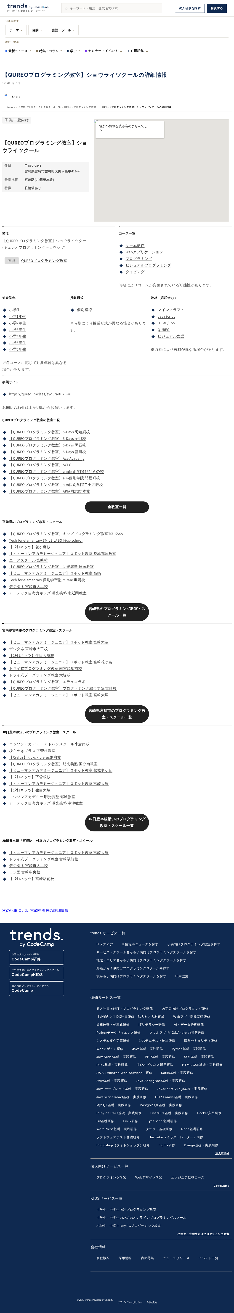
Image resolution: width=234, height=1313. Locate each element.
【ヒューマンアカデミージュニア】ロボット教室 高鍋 (55, 573)
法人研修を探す (190, 8)
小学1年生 (17, 316)
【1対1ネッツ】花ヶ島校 (30, 547)
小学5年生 (17, 342)
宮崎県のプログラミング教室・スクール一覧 (117, 612)
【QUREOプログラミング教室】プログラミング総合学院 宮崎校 (63, 688)
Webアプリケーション (144, 252)
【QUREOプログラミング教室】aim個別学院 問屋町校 (54, 478)
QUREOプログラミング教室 (80, 107)
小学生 (15, 309)
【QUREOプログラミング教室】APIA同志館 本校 (49, 491)
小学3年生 (17, 329)
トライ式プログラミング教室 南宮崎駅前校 (45, 668)
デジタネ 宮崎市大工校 (28, 586)
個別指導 (84, 309)
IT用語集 (140, 51)
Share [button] (16, 97)
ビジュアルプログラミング (148, 265)
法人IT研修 (222, 1153)
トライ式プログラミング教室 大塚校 (40, 675)
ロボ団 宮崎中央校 (24, 872)
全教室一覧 (117, 506)
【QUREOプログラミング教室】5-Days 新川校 (47, 451)
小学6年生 (17, 349)
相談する (217, 8)
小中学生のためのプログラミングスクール (35, 973)
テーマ (16, 30)
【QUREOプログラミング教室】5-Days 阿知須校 (49, 432)
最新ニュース (19, 51)
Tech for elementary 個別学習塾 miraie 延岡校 (47, 579)
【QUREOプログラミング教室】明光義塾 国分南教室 (53, 764)
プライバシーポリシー (130, 1302)
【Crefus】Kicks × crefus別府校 (35, 757)
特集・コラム (50, 51)
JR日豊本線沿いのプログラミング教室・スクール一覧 (117, 822)
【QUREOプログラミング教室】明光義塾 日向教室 (51, 566)
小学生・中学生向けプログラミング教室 (203, 1234)
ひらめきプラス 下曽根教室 (32, 750)
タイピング (135, 271)
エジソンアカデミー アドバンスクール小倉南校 (49, 744)
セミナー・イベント (105, 51)
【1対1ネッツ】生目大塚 (30, 790)
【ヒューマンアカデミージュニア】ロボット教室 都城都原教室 (62, 553)
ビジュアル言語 (171, 336)
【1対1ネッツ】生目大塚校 (31, 655)
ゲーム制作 (135, 245)
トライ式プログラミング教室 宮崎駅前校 (43, 859)
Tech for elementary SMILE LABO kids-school (45, 540)
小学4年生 (17, 336)
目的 (37, 30)
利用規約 (152, 1302)
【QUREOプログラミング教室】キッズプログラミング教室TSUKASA (66, 533)
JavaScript (166, 316)
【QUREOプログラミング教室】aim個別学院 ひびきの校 (56, 471)
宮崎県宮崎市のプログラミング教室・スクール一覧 (117, 714)
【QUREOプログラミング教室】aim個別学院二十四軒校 (56, 484)
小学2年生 (17, 323)
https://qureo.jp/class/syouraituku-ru (40, 394)
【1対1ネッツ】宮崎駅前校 (31, 878)
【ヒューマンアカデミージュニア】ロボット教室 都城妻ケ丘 (60, 770)
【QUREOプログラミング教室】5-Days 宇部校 (47, 438)
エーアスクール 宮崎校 (28, 560)
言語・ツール (63, 30)
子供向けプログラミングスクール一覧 (39, 107)
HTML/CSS (166, 323)
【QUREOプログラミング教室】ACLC (40, 464)
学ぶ (75, 51)
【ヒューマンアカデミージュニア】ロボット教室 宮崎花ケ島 (60, 662)
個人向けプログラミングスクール (30, 988)
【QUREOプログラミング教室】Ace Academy (46, 458)
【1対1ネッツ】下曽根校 (30, 777)
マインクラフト (171, 309)
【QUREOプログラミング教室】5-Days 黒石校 (47, 445)
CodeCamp (221, 1185)
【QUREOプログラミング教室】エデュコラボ (47, 681)
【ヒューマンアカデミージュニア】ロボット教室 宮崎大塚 (59, 695)
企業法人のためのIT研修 (26, 957)
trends (11, 107)
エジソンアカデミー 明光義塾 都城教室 (42, 796)
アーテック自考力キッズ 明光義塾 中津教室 (46, 803)
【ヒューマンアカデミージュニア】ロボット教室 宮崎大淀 (59, 642)
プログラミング (139, 258)
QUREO (164, 329)
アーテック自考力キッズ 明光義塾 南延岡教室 (48, 593)
